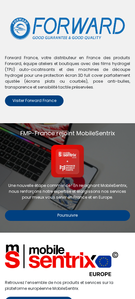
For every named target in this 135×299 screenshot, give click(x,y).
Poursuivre (67, 215)
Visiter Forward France (34, 100)
